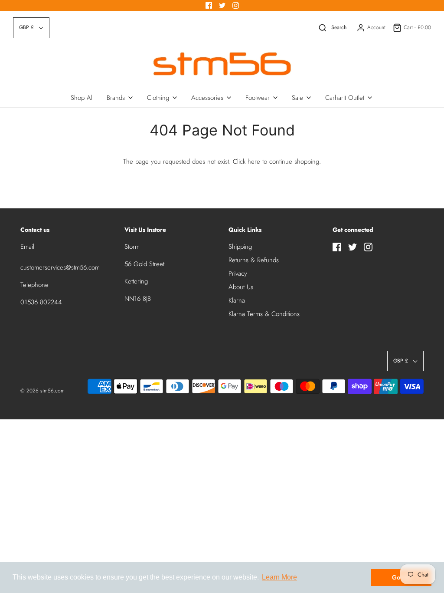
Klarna (237, 300)
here (254, 161)
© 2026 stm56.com (42, 391)
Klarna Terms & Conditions (264, 314)
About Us (241, 287)
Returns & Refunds (254, 260)
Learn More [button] (279, 577)
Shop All (82, 97)
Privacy (238, 273)
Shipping (240, 246)
